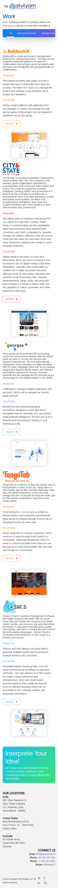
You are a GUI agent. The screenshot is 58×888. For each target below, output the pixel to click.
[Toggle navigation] (6, 6)
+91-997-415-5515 (46, 857)
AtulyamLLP (49, 864)
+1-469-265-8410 (46, 861)
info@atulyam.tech (45, 854)
